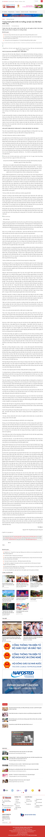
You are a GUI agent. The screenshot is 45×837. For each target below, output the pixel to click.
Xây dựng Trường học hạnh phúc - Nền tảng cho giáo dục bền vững (17, 561)
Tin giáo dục (18, 11)
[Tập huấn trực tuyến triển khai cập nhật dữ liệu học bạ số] (5, 725)
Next (43, 790)
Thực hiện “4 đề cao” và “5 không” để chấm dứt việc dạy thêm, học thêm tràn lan (22, 585)
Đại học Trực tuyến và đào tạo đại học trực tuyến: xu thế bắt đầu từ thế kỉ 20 (36, 585)
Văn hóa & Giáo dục (9, 538)
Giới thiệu (20, 1)
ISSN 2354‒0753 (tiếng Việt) (17, 829)
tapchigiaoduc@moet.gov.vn (31, 539)
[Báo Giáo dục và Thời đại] (32, 790)
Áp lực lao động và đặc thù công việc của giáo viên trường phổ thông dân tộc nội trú (20, 34)
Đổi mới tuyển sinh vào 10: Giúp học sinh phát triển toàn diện (8, 585)
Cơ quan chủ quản (11, 1)
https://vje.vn (24, 835)
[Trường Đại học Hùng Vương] (12, 790)
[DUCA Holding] (5, 790)
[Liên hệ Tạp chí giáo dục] (28, 814)
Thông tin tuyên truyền (33, 11)
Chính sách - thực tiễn (24, 11)
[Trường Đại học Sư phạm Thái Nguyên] (25, 790)
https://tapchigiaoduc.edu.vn (16, 835)
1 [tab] (21, 792)
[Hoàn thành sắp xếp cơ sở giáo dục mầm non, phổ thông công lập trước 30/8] (5, 714)
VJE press (28, 799)
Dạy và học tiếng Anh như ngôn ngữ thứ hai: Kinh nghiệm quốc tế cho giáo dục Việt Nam (21, 570)
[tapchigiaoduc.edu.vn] (8, 6)
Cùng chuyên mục (7, 572)
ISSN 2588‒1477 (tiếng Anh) (27, 829)
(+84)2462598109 (12, 539)
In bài (10, 542)
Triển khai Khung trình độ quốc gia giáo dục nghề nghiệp (21, 751)
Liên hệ (23, 1)
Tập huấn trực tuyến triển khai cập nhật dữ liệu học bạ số (21, 724)
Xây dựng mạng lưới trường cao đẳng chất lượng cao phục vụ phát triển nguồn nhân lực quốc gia (11, 638)
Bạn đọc (4, 748)
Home (3, 19)
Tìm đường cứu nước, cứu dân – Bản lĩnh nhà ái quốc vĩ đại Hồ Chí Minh (24, 764)
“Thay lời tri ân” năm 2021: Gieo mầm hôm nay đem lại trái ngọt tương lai (8, 613)
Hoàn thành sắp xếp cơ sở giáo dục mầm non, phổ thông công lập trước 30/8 (25, 713)
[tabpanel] (5, 790)
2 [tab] (23, 792)
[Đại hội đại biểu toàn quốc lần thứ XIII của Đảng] (29, 6)
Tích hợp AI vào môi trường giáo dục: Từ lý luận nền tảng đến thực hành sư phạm (20, 40)
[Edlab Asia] (19, 790)
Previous (1, 790)
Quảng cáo (16, 1)
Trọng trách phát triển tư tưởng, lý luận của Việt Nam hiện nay (25, 536)
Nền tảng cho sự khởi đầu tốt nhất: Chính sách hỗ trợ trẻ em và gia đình (23, 769)
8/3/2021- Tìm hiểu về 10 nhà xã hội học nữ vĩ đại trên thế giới (22, 774)
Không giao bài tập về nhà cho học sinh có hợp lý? (19, 779)
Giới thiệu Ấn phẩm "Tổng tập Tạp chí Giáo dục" (13, 555)
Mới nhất (5, 704)
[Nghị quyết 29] (22, 15)
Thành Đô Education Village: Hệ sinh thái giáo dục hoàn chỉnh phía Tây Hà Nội (8, 600)
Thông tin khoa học (11, 11)
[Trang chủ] (2, 12)
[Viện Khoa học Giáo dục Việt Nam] (39, 790)
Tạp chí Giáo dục (18, 538)
